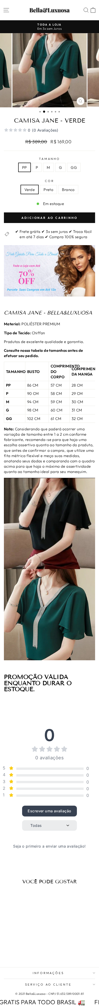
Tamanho (49, 159)
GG (74, 167)
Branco (68, 189)
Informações (48, 973)
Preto (48, 189)
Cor (49, 181)
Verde (29, 189)
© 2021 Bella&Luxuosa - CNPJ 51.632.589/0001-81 (49, 993)
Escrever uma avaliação (49, 811)
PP (24, 167)
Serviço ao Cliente (48, 984)
